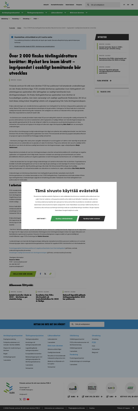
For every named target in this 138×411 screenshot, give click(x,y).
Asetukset (41, 219)
